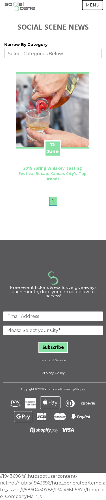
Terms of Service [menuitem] (53, 360)
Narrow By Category (25, 44)
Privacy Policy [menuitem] (53, 373)
